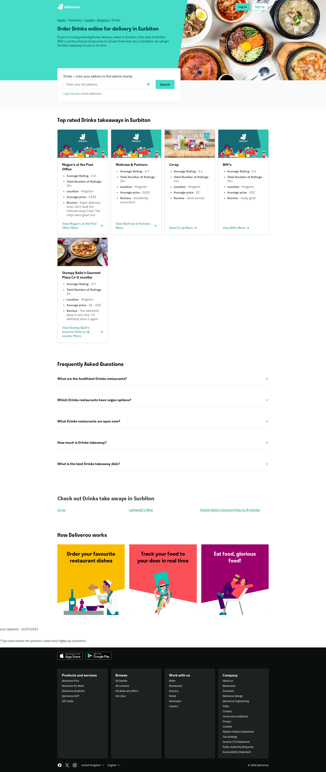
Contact (227, 711)
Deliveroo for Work (73, 686)
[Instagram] (74, 765)
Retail (172, 696)
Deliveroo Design (233, 696)
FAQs (226, 706)
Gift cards (67, 701)
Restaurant (175, 686)
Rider (172, 680)
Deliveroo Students (73, 691)
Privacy (227, 721)
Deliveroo (68, 7)
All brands (121, 680)
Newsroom (229, 686)
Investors (228, 691)
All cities (120, 696)
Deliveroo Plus (70, 680)
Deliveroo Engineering (236, 701)
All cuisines (122, 686)
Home (61, 20)
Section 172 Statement (236, 742)
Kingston (103, 20)
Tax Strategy (230, 736)
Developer (175, 701)
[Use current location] (148, 84)
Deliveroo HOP (70, 696)
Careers (173, 706)
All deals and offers (126, 691)
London (90, 20)
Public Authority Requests (238, 747)
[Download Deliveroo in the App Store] (70, 656)
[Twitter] (67, 765)
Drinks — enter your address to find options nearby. (98, 76)
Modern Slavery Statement (238, 731)
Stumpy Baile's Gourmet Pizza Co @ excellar (230, 510)
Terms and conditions (235, 716)
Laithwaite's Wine (141, 510)
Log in (66, 93)
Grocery (173, 691)
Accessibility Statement (237, 752)
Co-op (61, 510)
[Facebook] (59, 765)
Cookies (227, 726)
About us (228, 680)
